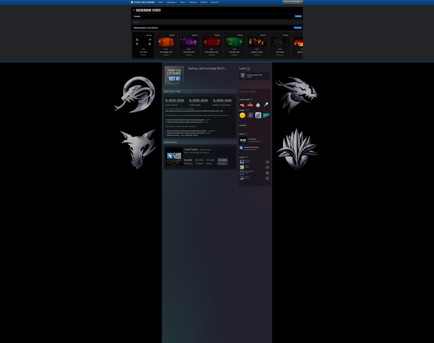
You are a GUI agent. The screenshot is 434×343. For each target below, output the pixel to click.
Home (160, 2)
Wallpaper (149, 35)
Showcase (193, 2)
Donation (203, 2)
